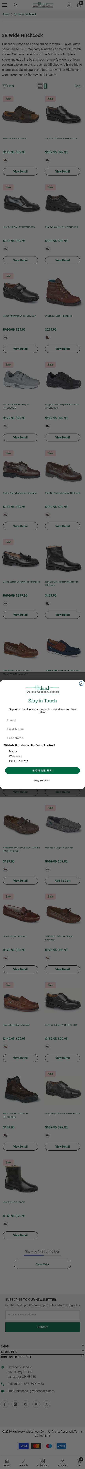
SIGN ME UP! (42, 770)
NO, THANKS (42, 780)
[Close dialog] (81, 683)
